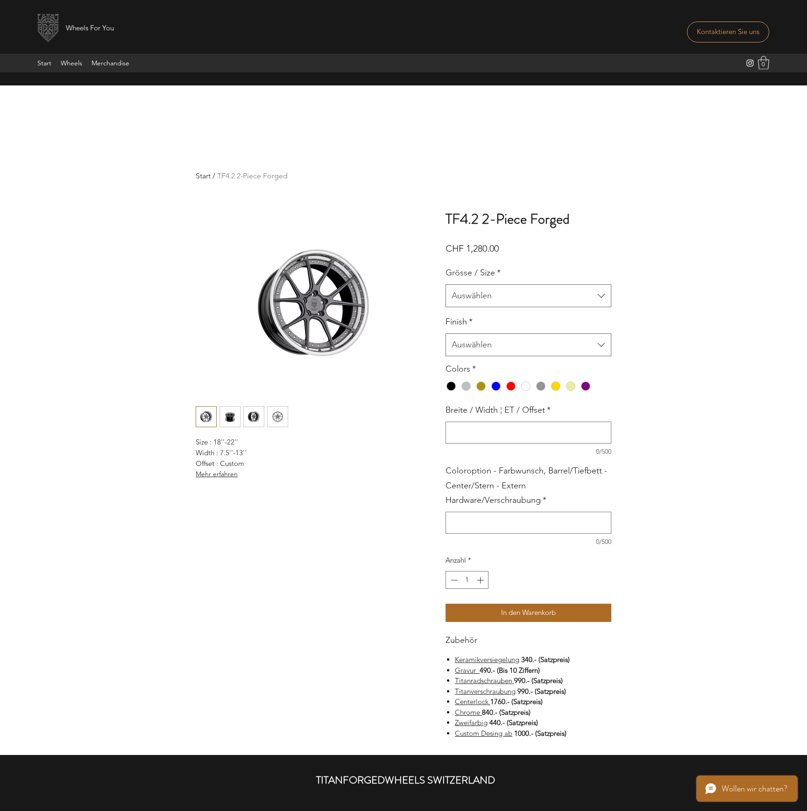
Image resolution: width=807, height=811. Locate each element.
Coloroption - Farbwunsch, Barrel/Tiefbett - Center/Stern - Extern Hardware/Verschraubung (526, 485)
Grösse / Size (473, 273)
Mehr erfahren (217, 474)
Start (203, 175)
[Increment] (481, 580)
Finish (459, 322)
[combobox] (528, 296)
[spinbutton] (467, 580)
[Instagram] (750, 63)
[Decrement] (453, 580)
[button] (763, 63)
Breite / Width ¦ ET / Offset (498, 410)
